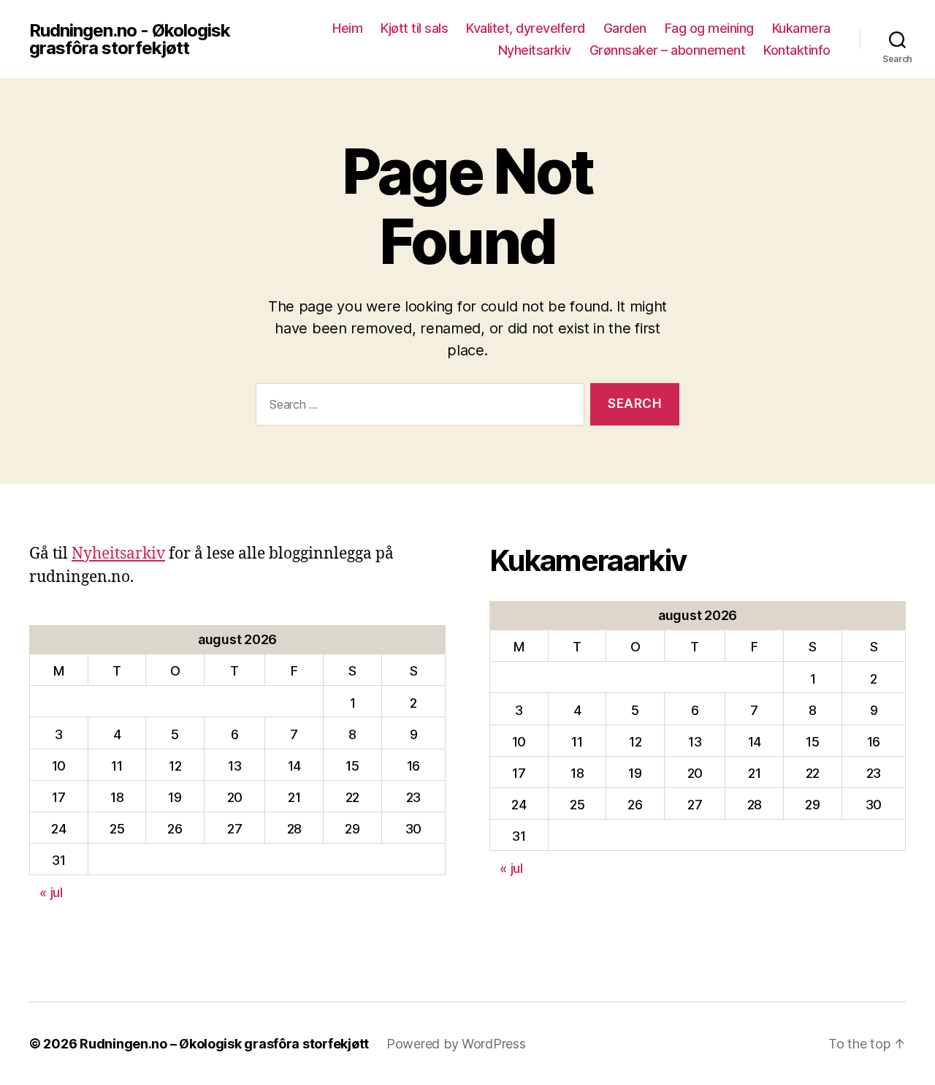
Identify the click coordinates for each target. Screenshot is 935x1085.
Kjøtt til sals (414, 28)
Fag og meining (709, 28)
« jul (51, 892)
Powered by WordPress (456, 1043)
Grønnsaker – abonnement (667, 50)
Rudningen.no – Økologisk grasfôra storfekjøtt (224, 1043)
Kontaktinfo (797, 50)
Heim (347, 28)
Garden (624, 28)
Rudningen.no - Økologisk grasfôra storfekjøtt (129, 39)
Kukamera (801, 28)
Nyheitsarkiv (534, 50)
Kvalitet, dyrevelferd (525, 28)
